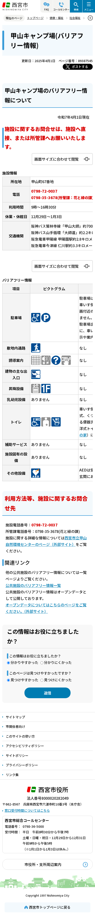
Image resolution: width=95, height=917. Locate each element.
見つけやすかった (24, 679)
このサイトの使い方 (20, 736)
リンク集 (12, 774)
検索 (76, 9)
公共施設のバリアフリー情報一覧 (33, 585)
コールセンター (61, 9)
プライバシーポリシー (22, 765)
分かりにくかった (58, 662)
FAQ (46, 9)
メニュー (88, 9)
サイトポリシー (17, 755)
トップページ (35, 18)
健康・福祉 (56, 18)
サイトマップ (15, 717)
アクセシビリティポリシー (25, 745)
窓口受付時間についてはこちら (27, 810)
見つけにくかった (58, 679)
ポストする (80, 66)
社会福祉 (74, 18)
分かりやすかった (24, 662)
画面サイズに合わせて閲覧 (56, 159)
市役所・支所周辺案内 (42, 864)
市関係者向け (15, 726)
